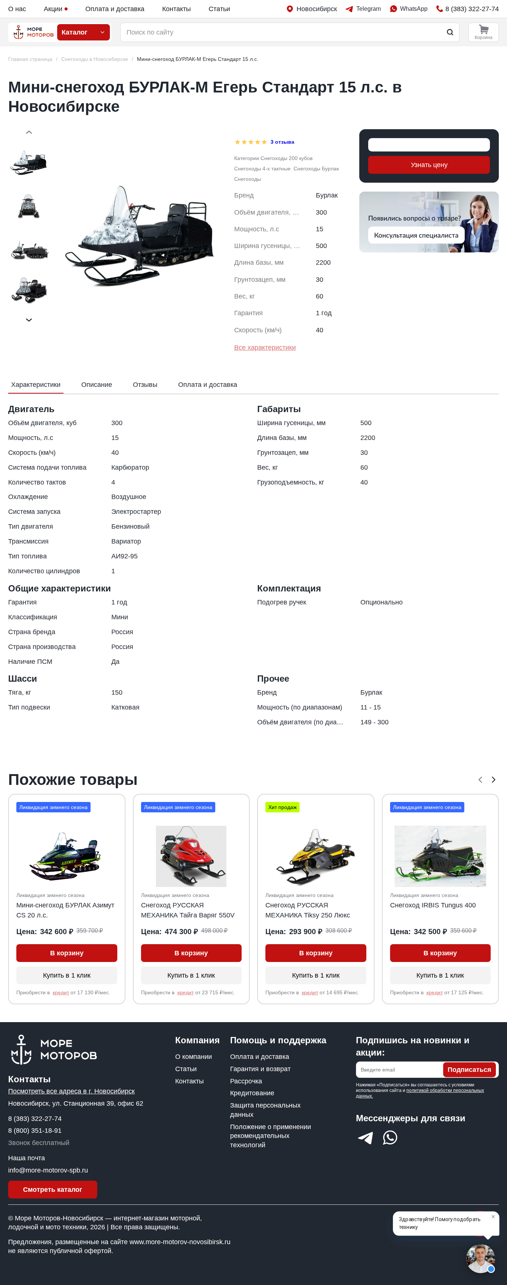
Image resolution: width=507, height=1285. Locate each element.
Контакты (176, 9)
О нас (17, 9)
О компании (193, 1056)
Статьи (219, 9)
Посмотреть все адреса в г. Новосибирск (71, 1091)
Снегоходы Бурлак (316, 169)
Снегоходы (247, 179)
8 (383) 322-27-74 (35, 1118)
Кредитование (252, 1093)
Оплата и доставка (114, 9)
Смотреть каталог (52, 1189)
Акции (53, 9)
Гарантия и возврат (260, 1069)
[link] (197, 59)
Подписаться (469, 1069)
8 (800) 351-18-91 (35, 1130)
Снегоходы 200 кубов (287, 158)
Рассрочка (246, 1081)
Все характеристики (265, 347)
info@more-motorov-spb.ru (48, 1170)
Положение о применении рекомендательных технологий (270, 1136)
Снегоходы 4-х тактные (262, 169)
